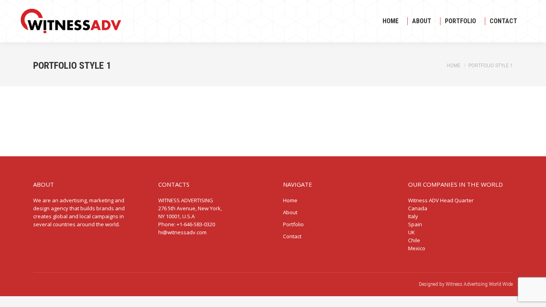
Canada (417, 208)
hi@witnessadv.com (182, 232)
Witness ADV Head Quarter (441, 200)
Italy (413, 216)
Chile (414, 240)
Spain (415, 224)
